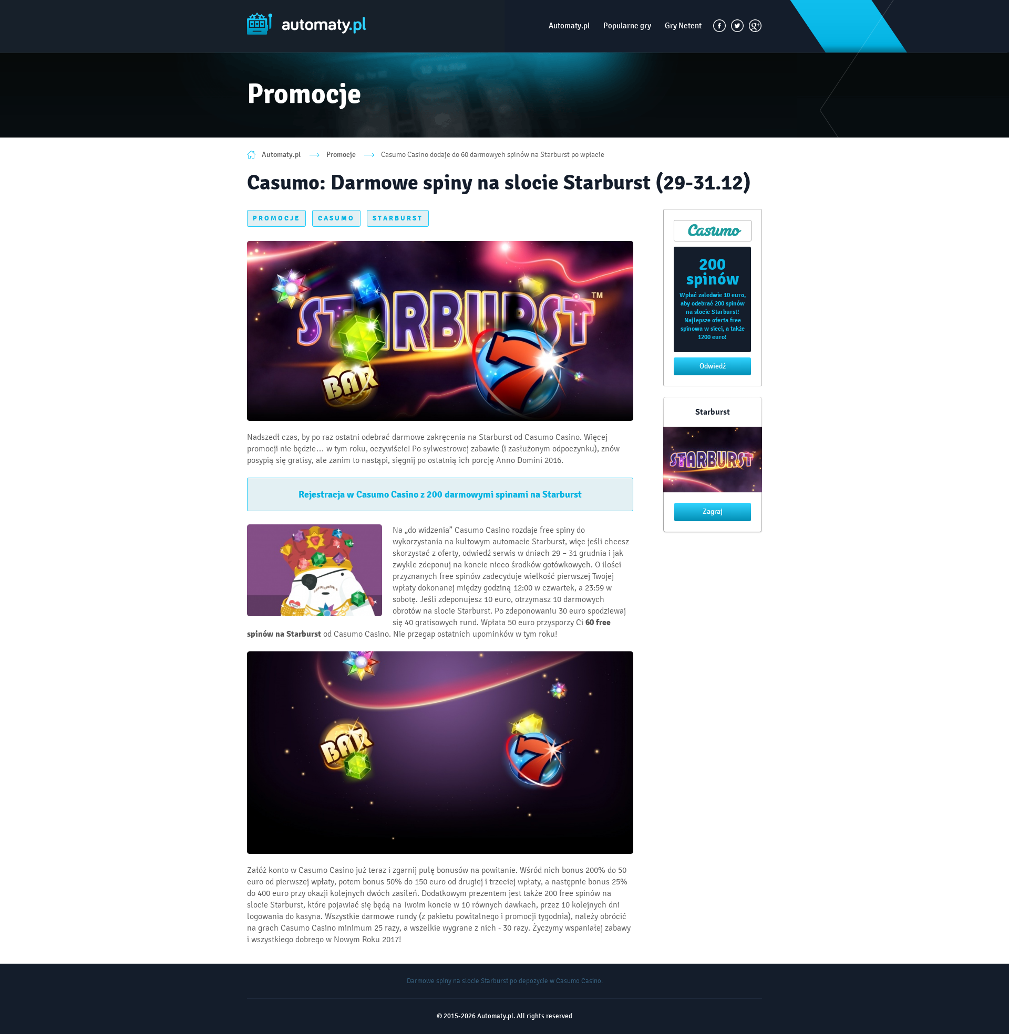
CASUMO (336, 218)
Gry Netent (683, 25)
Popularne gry (627, 25)
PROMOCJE (276, 218)
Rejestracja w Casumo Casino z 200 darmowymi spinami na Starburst (440, 494)
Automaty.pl (569, 25)
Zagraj (713, 511)
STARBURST (398, 218)
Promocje (341, 154)
